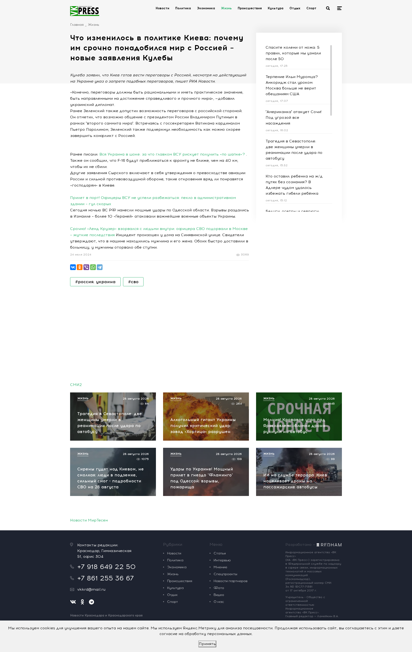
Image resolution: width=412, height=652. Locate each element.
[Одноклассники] (79, 267)
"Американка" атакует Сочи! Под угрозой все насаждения (293, 117)
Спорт (311, 8)
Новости (162, 8)
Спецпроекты (225, 574)
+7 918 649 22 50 (106, 567)
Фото (219, 588)
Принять (207, 644)
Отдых (294, 8)
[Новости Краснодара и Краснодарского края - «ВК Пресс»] (84, 11)
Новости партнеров (230, 581)
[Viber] (86, 267)
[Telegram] (100, 267)
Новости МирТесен (89, 520)
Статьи (220, 553)
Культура (275, 8)
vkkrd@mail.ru (91, 589)
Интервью (222, 560)
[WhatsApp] (93, 267)
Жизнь (226, 8)
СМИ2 (76, 384)
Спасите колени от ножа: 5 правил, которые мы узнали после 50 (293, 53)
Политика (183, 8)
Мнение (220, 567)
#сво (133, 281)
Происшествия (250, 8)
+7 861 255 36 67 (105, 578)
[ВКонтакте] (73, 267)
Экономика (206, 8)
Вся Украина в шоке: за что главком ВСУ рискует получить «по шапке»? (172, 154)
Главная (77, 25)
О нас (219, 602)
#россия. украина (95, 281)
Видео (219, 595)
